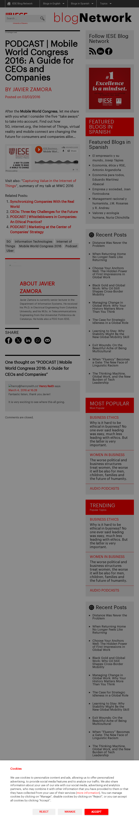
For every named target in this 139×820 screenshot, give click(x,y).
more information (88, 793)
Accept (96, 812)
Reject (44, 812)
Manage (70, 812)
